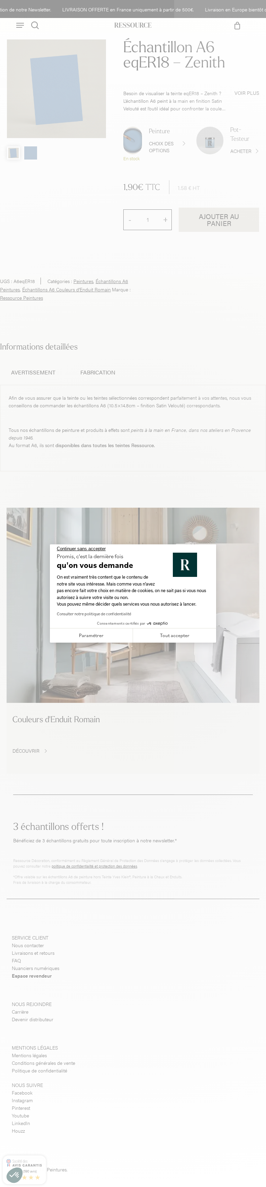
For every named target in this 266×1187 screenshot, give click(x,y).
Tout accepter (174, 635)
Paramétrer (91, 635)
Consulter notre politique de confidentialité (94, 613)
